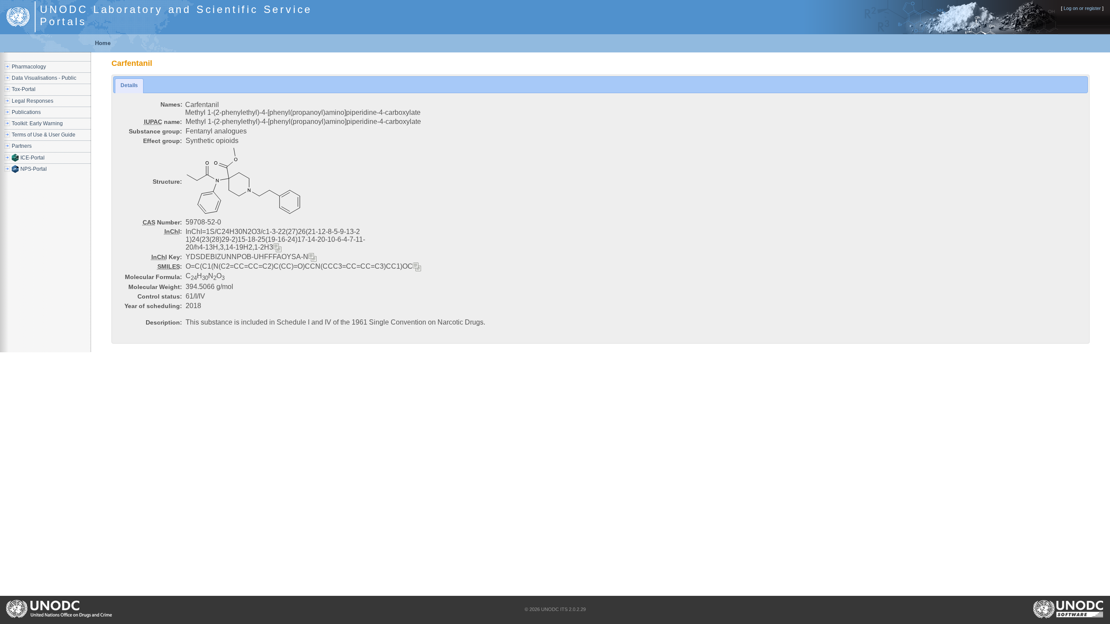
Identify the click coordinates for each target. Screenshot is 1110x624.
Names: (171, 104)
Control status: (159, 296)
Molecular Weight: (155, 286)
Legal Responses (32, 101)
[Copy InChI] (277, 248)
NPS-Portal (33, 169)
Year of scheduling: (153, 305)
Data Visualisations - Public (44, 78)
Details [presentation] (129, 85)
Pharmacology (29, 67)
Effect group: (162, 140)
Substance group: (155, 131)
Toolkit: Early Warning (37, 123)
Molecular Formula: (153, 276)
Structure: (167, 181)
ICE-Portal (32, 158)
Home (103, 43)
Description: (164, 322)
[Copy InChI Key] (312, 257)
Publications (26, 112)
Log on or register (1082, 8)
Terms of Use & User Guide (43, 135)
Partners (22, 146)
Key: (166, 257)
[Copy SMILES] (417, 267)
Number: (162, 222)
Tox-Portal (24, 89)
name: (163, 121)
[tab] (129, 85)
